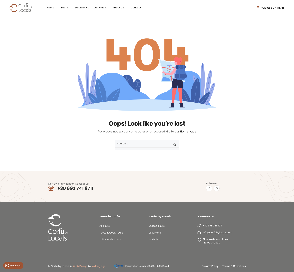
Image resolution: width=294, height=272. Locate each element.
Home (50, 7)
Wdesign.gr (98, 266)
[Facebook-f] (209, 188)
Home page (188, 131)
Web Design (80, 266)
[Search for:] (147, 145)
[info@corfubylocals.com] (199, 232)
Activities (100, 7)
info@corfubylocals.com (217, 232)
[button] (288, 266)
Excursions (81, 7)
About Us (118, 7)
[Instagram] (217, 188)
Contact (136, 7)
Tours (64, 7)
